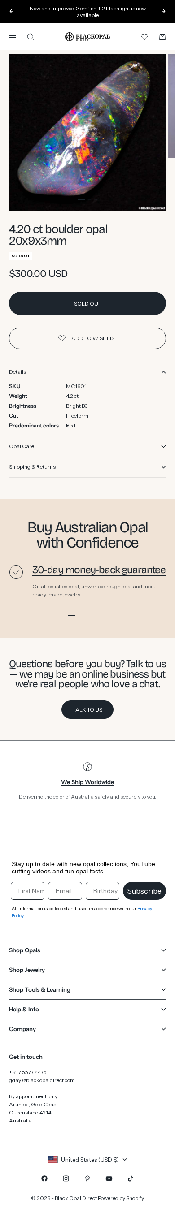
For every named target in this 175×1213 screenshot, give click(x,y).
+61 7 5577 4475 (28, 1072)
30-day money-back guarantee (99, 570)
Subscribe (144, 890)
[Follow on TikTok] (130, 1178)
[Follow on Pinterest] (87, 1178)
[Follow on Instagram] (66, 1178)
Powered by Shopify (121, 1198)
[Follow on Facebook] (44, 1178)
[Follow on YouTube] (109, 1178)
